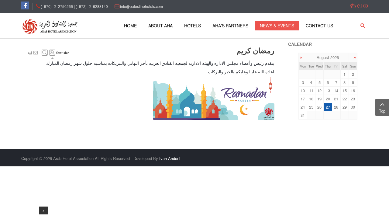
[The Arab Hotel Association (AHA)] (50, 26)
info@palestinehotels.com (141, 6)
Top (382, 111)
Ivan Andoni (169, 158)
